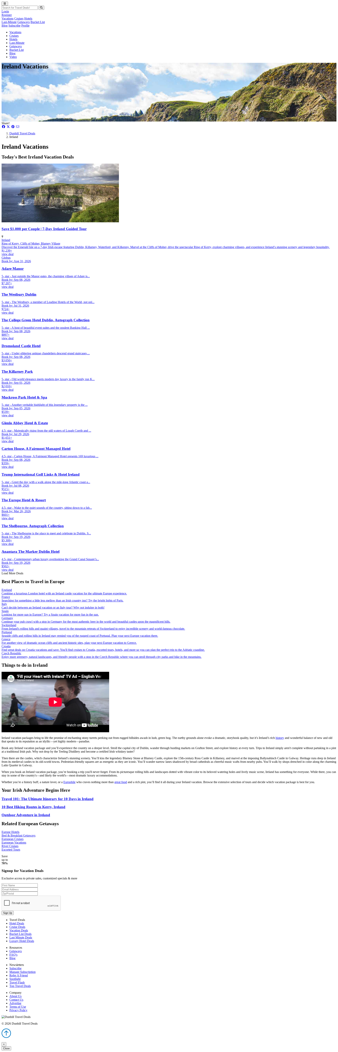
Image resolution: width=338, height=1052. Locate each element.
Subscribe (14, 25)
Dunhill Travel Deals (22, 133)
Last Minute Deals (20, 937)
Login (5, 11)
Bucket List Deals (20, 934)
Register (7, 15)
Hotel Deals (16, 923)
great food (120, 782)
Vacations (7, 18)
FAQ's (13, 954)
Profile (25, 25)
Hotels (28, 18)
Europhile (69, 782)
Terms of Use (17, 1006)
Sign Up (7, 912)
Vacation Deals (18, 930)
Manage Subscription (22, 972)
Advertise (15, 1003)
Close (6, 1048)
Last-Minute (9, 22)
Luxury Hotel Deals (21, 941)
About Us (15, 996)
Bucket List (38, 22)
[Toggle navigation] (5, 4)
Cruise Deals (17, 927)
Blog (5, 25)
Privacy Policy (18, 1010)
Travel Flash (17, 982)
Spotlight (15, 979)
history (280, 737)
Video (13, 57)
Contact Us (16, 999)
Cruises (18, 18)
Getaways (23, 22)
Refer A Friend (18, 975)
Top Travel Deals (20, 986)
